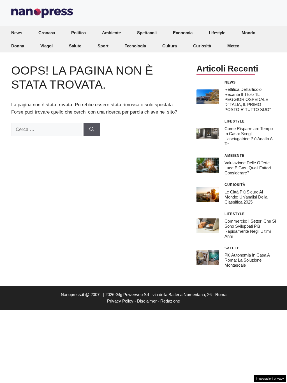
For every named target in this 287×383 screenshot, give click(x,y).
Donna (17, 45)
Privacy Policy (120, 301)
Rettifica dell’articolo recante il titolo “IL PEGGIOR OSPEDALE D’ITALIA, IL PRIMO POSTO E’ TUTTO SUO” (247, 99)
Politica (78, 32)
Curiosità (202, 45)
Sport (103, 45)
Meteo (233, 45)
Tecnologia (135, 45)
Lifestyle (217, 32)
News (16, 32)
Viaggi (46, 45)
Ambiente (111, 32)
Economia (183, 32)
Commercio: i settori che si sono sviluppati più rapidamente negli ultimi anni (250, 229)
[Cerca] (92, 129)
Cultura (169, 45)
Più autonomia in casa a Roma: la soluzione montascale (247, 260)
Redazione (170, 301)
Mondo (248, 32)
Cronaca (46, 32)
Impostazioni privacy (270, 378)
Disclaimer (147, 301)
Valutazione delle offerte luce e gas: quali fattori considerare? (247, 167)
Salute (75, 45)
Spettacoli (147, 32)
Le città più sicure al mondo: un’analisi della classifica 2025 (245, 197)
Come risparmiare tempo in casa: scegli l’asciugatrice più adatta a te (248, 136)
